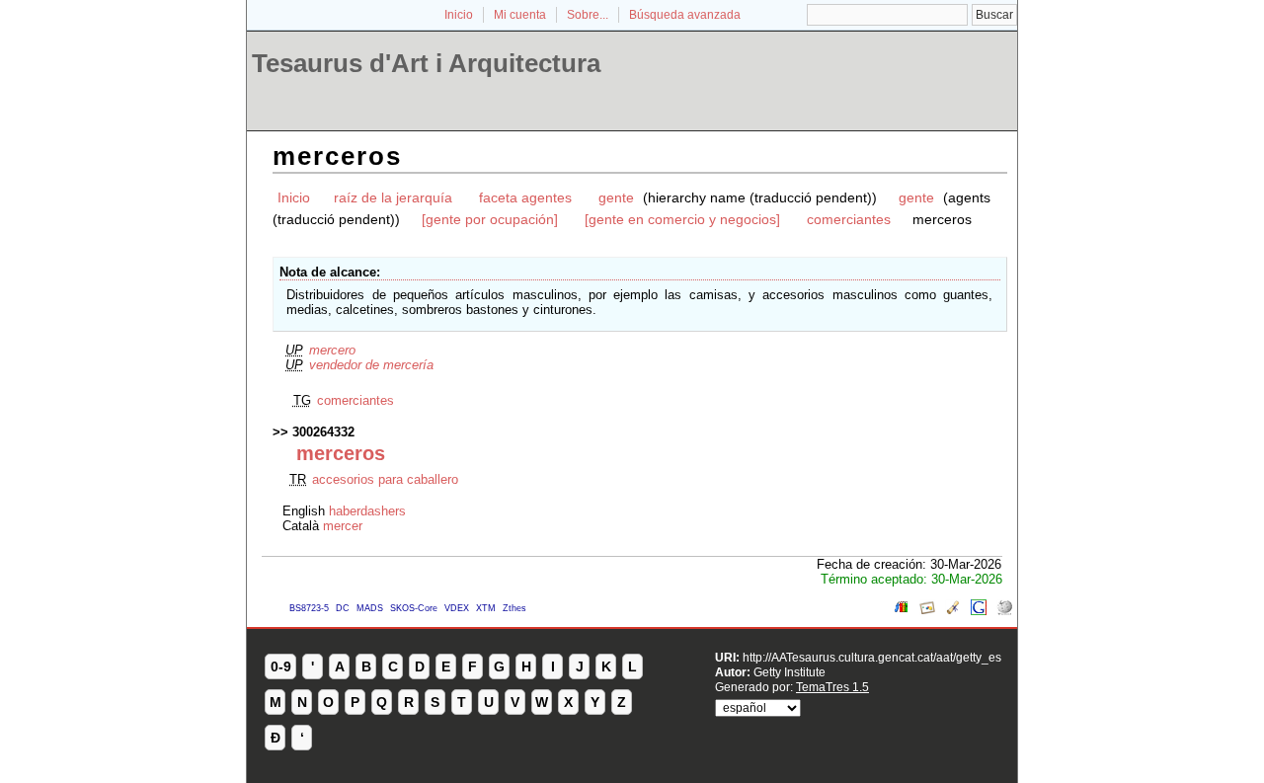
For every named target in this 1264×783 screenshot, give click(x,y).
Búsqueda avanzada (685, 15)
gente (616, 197)
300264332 (323, 432)
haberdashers (367, 511)
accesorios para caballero (385, 479)
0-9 (281, 666)
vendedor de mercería (371, 364)
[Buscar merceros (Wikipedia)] (1004, 610)
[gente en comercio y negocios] (682, 219)
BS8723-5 (309, 608)
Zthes (514, 608)
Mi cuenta (520, 15)
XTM (486, 608)
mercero (332, 350)
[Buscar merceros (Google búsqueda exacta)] (979, 610)
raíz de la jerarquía (393, 197)
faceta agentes (525, 197)
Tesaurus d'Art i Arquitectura (426, 63)
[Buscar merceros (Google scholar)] (953, 610)
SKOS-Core (413, 608)
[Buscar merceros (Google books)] (901, 610)
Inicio (458, 15)
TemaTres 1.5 (832, 686)
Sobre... (587, 15)
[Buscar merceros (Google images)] (927, 610)
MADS (369, 608)
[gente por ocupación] (490, 219)
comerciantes (849, 219)
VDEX (456, 608)
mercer (342, 525)
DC (343, 608)
